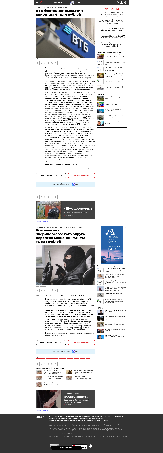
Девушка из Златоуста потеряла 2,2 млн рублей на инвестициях (53, 377)
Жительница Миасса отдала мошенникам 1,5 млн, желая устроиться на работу (52, 384)
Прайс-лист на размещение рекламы (60, 418)
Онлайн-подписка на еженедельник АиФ (77, 416)
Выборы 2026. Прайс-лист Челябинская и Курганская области (67, 420)
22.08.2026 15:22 (40, 227)
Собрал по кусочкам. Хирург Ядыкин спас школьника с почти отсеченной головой (116, 81)
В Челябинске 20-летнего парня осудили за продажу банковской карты (83, 372)
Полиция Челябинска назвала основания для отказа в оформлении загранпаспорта (112, 21)
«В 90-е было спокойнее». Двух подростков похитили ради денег (115, 86)
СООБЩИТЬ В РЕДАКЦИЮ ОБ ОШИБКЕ (97, 420)
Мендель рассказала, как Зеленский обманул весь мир (115, 311)
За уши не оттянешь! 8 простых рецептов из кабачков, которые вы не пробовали (116, 75)
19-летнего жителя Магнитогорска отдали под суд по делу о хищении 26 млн (83, 378)
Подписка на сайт (97, 416)
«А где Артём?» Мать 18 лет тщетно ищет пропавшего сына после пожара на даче (115, 301)
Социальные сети (118, 416)
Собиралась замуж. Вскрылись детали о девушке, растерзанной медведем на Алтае (115, 69)
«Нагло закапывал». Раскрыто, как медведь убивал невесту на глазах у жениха (115, 62)
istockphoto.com (41, 286)
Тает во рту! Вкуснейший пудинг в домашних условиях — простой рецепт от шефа (115, 56)
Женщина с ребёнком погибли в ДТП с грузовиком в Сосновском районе (112, 36)
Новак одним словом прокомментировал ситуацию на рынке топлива (114, 337)
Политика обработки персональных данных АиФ (88, 418)
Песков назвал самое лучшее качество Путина (113, 110)
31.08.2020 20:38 (40, 7)
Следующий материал (66, 447)
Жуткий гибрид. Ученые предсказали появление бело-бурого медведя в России (116, 282)
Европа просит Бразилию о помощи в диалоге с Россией (115, 103)
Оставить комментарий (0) (81, 175)
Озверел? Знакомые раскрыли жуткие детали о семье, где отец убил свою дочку (112, 14)
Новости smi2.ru (42, 222)
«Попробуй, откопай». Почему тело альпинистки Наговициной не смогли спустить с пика (115, 288)
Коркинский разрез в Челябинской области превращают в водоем (112, 29)
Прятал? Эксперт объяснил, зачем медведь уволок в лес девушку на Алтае (115, 270)
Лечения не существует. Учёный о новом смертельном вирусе (115, 294)
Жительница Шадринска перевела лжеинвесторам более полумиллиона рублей (53, 372)
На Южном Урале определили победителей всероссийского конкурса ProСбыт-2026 (112, 44)
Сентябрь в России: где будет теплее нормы (115, 97)
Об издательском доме (56, 416)
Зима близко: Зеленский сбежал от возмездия (115, 122)
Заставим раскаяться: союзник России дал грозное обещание (114, 116)
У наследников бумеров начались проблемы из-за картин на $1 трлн (115, 323)
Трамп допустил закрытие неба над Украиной (115, 330)
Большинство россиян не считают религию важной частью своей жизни (115, 318)
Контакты (107, 416)
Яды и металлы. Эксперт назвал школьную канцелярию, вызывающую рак (114, 276)
